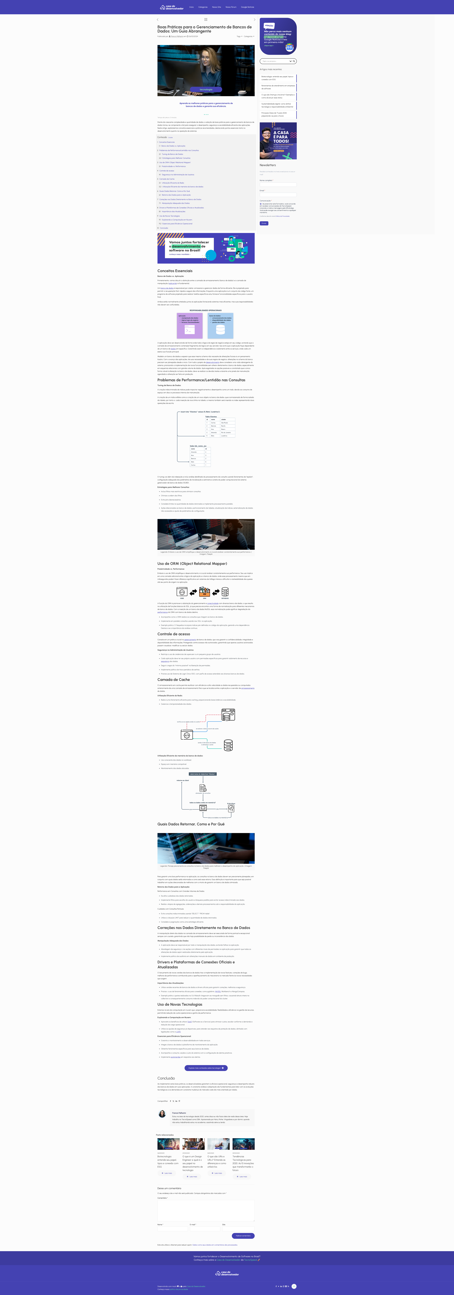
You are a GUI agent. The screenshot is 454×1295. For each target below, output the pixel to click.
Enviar (264, 223)
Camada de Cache (166, 179)
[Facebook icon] (276, 1286)
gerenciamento (190, 640)
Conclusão (164, 228)
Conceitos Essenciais (167, 142)
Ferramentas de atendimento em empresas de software (278, 87)
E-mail (193, 1225)
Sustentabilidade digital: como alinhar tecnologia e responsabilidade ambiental (277, 105)
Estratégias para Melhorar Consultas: (176, 158)
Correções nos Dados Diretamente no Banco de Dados (180, 199)
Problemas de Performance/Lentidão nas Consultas (179, 150)
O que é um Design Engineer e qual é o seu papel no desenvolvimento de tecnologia (193, 1163)
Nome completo (266, 180)
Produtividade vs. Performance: (174, 166)
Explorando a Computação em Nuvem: (177, 220)
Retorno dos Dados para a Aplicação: (176, 195)
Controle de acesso (166, 171)
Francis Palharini (177, 36)
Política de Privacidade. (283, 216)
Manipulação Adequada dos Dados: (176, 203)
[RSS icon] (288, 1286)
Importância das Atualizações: (174, 211)
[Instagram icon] (283, 1286)
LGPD (178, 1032)
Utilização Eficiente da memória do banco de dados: (182, 187)
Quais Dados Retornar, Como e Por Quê (174, 191)
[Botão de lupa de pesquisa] (294, 61)
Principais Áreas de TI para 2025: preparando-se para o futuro (274, 114)
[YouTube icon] (278, 1286)
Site (223, 1225)
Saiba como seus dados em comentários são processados (214, 1245)
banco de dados (167, 288)
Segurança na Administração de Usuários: (178, 175)
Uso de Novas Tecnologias (169, 216)
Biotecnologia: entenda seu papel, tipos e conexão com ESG (277, 78)
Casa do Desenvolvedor (228, 1259)
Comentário (162, 1198)
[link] (206, 248)
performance (162, 612)
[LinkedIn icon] (281, 1286)
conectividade (212, 603)
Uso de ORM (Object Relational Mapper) (175, 162)
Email (262, 191)
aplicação (173, 283)
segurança (165, 661)
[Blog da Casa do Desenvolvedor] (171, 7)
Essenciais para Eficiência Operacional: (177, 224)
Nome (160, 1225)
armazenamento (247, 688)
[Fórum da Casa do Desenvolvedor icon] (286, 1286)
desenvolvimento (212, 362)
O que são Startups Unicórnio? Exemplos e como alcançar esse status (278, 96)
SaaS (190, 1022)
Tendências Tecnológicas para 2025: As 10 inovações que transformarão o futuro (243, 1163)
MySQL (218, 991)
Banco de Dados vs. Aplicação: (174, 146)
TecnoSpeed (250, 1259)
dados (173, 349)
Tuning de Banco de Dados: (172, 154)
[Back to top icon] (294, 1286)
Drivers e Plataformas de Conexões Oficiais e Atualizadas (181, 208)
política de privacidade (179, 1289)
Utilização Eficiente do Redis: (173, 183)
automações (175, 1057)
